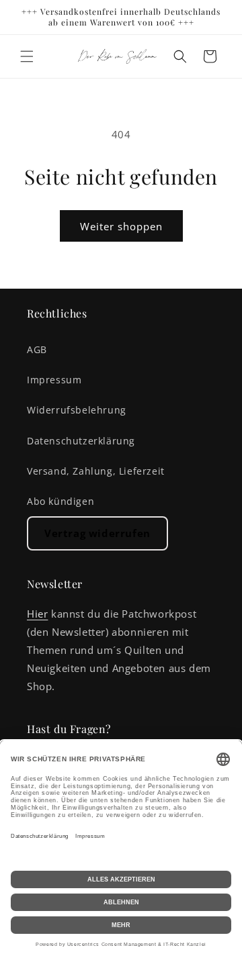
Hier (37, 613)
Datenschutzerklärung (81, 440)
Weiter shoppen (121, 226)
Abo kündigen (60, 501)
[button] (27, 56)
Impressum (54, 379)
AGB (37, 349)
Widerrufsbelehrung (76, 409)
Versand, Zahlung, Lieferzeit (96, 471)
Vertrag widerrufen (97, 533)
